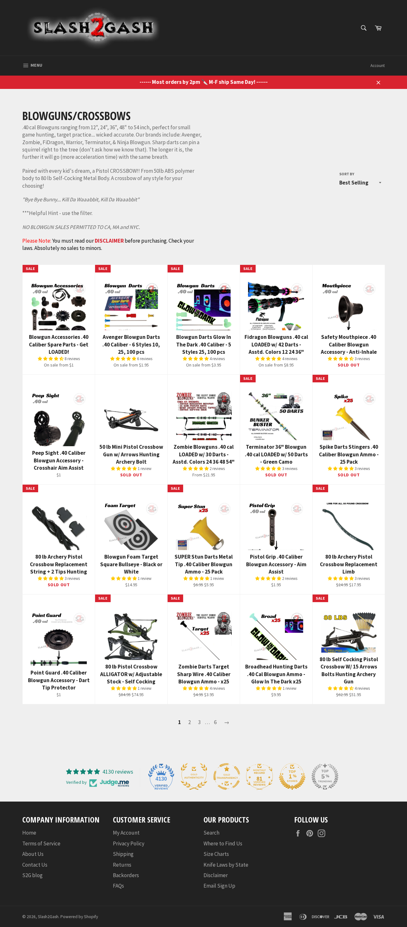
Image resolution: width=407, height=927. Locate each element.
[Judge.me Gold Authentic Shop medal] (194, 776)
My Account (126, 832)
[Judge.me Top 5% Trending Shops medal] (325, 776)
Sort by (346, 173)
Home (29, 832)
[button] (51, 358)
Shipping (123, 853)
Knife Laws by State (226, 864)
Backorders (126, 875)
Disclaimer (216, 875)
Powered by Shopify (79, 916)
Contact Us (34, 864)
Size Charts (216, 853)
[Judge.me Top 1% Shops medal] (292, 776)
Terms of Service (41, 843)
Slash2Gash (48, 916)
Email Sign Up (219, 885)
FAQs (118, 885)
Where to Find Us (223, 843)
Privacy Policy (128, 843)
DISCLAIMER (109, 240)
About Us (33, 853)
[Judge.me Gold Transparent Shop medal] (226, 776)
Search (211, 832)
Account (377, 65)
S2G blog (32, 875)
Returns (122, 864)
